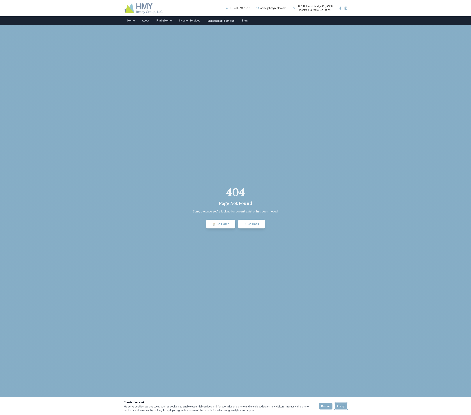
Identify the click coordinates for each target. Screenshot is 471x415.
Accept (341, 406)
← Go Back (251, 224)
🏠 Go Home (220, 224)
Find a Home (164, 20)
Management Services (221, 20)
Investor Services (189, 20)
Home (131, 20)
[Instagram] (345, 8)
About (145, 20)
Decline (325, 406)
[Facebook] (340, 8)
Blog (245, 20)
